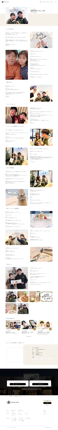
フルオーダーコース (13, 415)
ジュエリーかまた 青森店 (14, 420)
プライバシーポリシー (8, 427)
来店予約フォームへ (17, 384)
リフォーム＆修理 (19, 414)
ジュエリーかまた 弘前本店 (14, 419)
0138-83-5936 (40, 384)
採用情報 (14, 427)
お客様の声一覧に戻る (29, 336)
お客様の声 (45, 410)
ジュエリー (26, 414)
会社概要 (12, 427)
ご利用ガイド (45, 411)
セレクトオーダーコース (14, 414)
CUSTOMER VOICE (11, 396)
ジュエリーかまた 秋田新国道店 (21, 420)
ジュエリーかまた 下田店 (20, 419)
